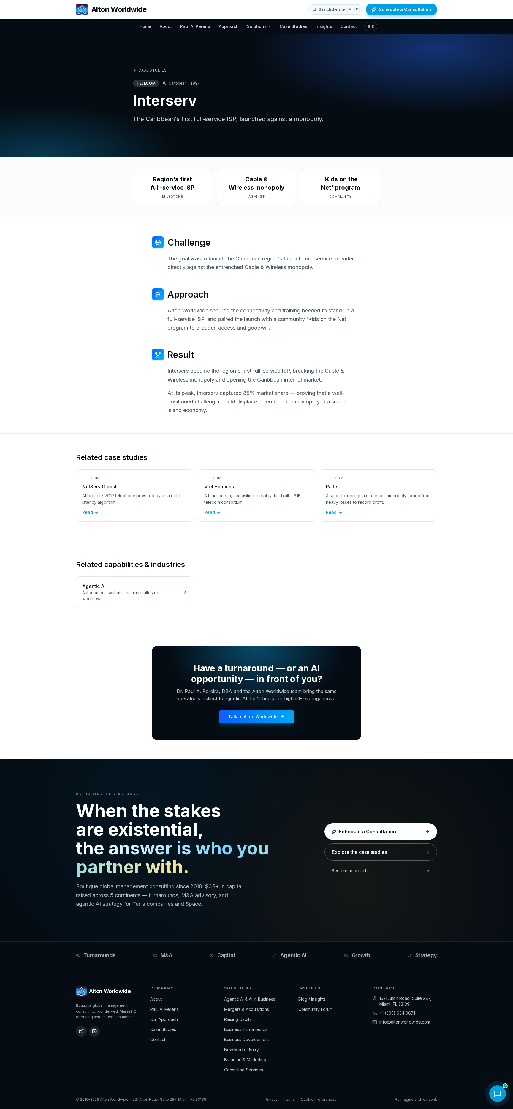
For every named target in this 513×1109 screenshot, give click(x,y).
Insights (324, 26)
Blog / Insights (312, 999)
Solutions (257, 26)
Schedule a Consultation (405, 9)
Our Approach (164, 1019)
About (166, 26)
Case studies (152, 70)
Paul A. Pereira (195, 26)
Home (145, 26)
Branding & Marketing (245, 1059)
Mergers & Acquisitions (246, 1009)
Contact (349, 26)
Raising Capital (238, 1019)
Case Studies (293, 26)
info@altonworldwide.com (404, 1021)
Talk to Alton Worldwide (253, 716)
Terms (289, 1099)
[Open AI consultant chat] (497, 1093)
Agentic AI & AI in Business (249, 999)
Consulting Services (243, 1069)
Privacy (271, 1099)
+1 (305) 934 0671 (397, 1013)
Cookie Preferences (318, 1099)
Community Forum (315, 1009)
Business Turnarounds (245, 1029)
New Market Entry (241, 1049)
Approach (229, 26)
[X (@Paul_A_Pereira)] (81, 1031)
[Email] (94, 1031)
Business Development (246, 1039)
